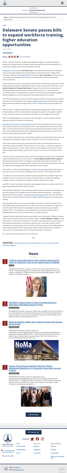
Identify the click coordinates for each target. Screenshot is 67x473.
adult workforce (19, 243)
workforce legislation (9, 245)
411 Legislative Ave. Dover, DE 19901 (8, 451)
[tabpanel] (33, 335)
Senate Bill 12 (7, 70)
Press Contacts (20, 446)
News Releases (7, 53)
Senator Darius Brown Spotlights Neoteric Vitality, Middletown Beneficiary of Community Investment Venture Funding (35, 368)
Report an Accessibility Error (57, 457)
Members (36, 446)
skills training (54, 243)
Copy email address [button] (24, 57)
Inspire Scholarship (47, 169)
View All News (33, 415)
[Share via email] (15, 57)
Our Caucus (37, 453)
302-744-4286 (9, 456)
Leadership (37, 449)
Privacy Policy (55, 453)
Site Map (53, 449)
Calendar (53, 446)
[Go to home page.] (9, 3)
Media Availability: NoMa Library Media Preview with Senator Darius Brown (35, 323)
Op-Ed (11, 265)
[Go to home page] (7, 438)
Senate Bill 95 (25, 75)
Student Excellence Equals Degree (38, 101)
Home (6, 17)
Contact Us (34, 432)
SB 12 (43, 243)
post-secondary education (33, 243)
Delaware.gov (19, 470)
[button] (62, 3)
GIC (19, 467)
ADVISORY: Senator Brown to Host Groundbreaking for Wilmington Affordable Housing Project (33, 303)
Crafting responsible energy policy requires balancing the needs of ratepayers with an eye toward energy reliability (34, 261)
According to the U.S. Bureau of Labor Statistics (18, 124)
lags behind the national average (35, 195)
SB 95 (47, 243)
